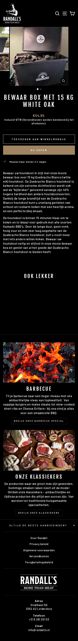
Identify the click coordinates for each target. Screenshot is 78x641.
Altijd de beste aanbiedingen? (38, 525)
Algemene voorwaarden (39, 550)
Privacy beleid (39, 544)
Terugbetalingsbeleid (39, 562)
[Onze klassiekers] (39, 450)
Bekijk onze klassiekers (39, 512)
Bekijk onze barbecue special (39, 421)
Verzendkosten (32, 119)
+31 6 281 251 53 (39, 619)
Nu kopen (39, 150)
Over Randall (39, 538)
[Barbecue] (39, 362)
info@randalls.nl (39, 630)
